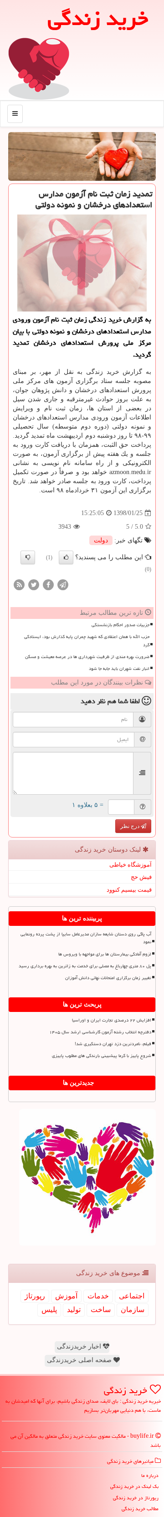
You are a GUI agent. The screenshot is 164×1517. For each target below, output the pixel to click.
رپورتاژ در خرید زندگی (136, 1497)
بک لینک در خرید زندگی (134, 1486)
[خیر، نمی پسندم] (27, 557)
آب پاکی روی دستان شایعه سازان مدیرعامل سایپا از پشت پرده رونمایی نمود (85, 938)
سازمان (132, 1309)
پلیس (49, 1309)
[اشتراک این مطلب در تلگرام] (62, 584)
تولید (74, 1309)
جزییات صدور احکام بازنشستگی (120, 624)
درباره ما (150, 1475)
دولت (101, 540)
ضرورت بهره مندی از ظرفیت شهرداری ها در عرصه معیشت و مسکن (87, 656)
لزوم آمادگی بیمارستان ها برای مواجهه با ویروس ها (104, 954)
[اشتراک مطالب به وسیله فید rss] (19, 584)
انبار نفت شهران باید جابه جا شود (119, 668)
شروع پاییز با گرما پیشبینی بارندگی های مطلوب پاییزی (101, 1055)
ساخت (101, 1309)
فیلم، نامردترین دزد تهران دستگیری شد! (113, 1043)
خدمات (98, 1296)
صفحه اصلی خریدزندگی (80, 1360)
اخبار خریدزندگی (80, 1346)
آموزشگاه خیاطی (130, 864)
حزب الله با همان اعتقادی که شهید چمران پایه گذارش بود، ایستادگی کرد (86, 640)
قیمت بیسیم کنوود (129, 889)
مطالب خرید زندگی (140, 1508)
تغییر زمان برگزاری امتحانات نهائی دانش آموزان (108, 977)
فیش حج (141, 876)
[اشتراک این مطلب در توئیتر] (33, 584)
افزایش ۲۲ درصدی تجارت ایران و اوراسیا (111, 1020)
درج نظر (130, 826)
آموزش (66, 1296)
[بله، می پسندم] (66, 557)
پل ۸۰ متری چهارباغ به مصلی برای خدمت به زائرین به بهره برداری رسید (85, 965)
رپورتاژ (35, 1296)
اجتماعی (131, 1296)
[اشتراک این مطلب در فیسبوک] (48, 584)
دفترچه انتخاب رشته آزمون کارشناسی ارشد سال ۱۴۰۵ (100, 1032)
